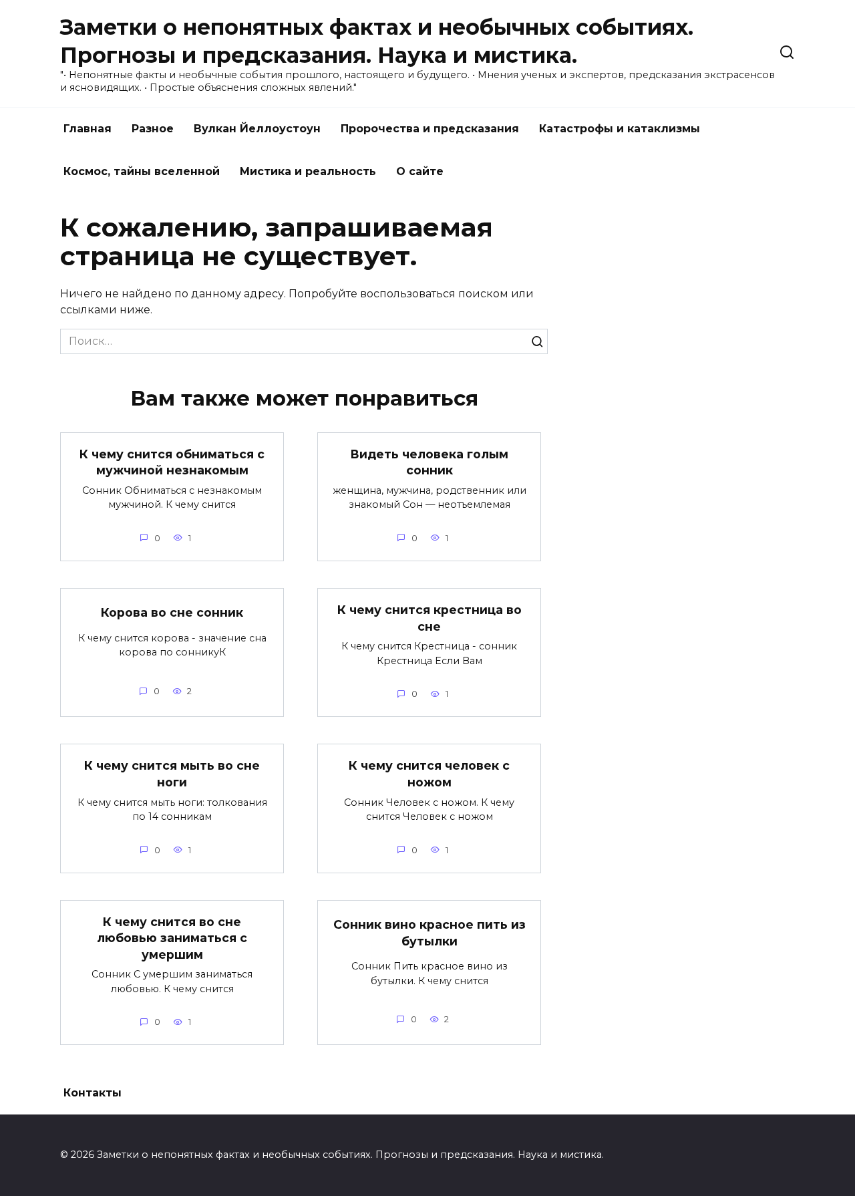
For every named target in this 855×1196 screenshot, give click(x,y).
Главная (87, 128)
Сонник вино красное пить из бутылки (429, 932)
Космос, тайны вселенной (141, 171)
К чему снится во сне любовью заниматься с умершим (172, 938)
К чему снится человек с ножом (429, 773)
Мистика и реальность (308, 171)
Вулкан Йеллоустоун (257, 128)
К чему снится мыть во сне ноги (172, 773)
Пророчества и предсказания (430, 128)
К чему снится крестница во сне (429, 618)
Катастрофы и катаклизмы (619, 128)
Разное (153, 128)
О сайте (420, 171)
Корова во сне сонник (172, 612)
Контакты (92, 1092)
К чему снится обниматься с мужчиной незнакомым (172, 462)
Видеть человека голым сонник (429, 462)
